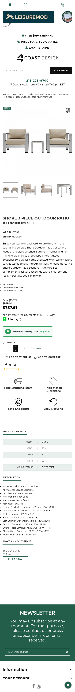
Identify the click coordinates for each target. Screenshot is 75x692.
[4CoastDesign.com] (37, 57)
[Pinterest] (15, 364)
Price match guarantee (39, 41)
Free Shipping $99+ (18, 388)
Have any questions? (18, 541)
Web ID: (7, 232)
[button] (63, 4)
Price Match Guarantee (53, 389)
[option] (37, 17)
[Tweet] (10, 364)
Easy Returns (53, 408)
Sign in (44, 4)
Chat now (15, 559)
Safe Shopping (18, 408)
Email (9, 554)
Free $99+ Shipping (39, 35)
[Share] (6, 364)
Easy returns (39, 47)
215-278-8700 (37, 80)
